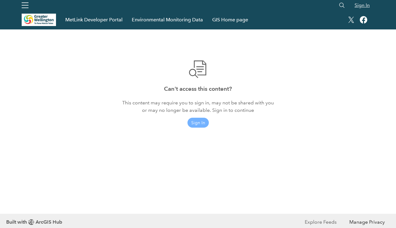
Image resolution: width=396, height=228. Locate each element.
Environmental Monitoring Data (167, 20)
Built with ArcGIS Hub (34, 222)
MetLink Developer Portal (94, 20)
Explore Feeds (321, 222)
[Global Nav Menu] (25, 5)
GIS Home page (230, 20)
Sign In (362, 5)
